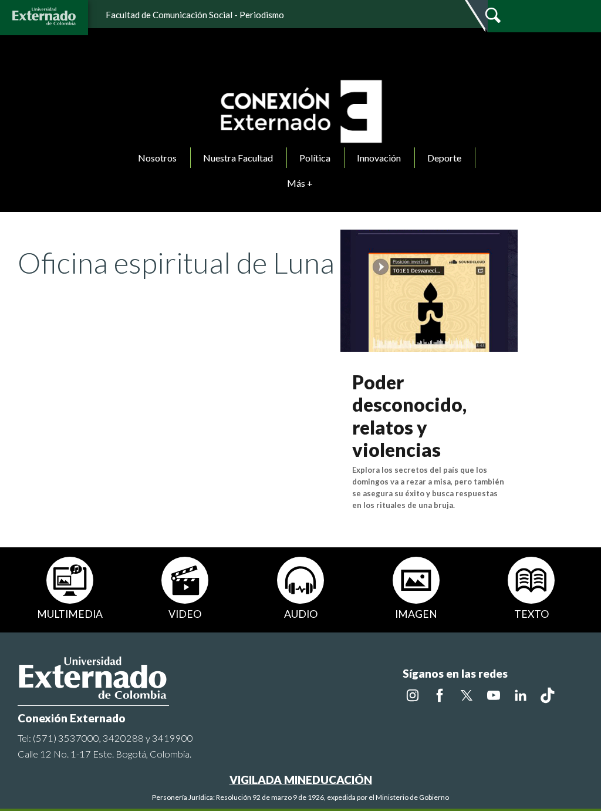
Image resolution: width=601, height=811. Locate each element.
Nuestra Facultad (238, 157)
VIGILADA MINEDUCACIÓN (300, 779)
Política (314, 157)
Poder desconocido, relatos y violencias (409, 416)
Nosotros (157, 157)
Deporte (444, 157)
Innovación (379, 157)
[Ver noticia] (429, 289)
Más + (300, 183)
